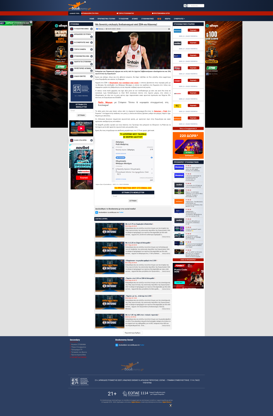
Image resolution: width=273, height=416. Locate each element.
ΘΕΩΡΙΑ (167, 19)
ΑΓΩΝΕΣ (135, 19)
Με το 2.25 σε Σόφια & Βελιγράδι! (138, 243)
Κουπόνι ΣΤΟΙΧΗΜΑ (78, 344)
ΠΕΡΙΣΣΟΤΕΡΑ (165, 236)
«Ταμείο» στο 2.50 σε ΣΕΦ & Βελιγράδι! (140, 278)
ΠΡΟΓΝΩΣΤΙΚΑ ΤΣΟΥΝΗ (106, 19)
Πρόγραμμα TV (76, 350)
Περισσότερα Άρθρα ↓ (133, 333)
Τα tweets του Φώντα (79, 352)
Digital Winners (135, 402)
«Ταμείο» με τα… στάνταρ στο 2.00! (138, 296)
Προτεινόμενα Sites (78, 355)
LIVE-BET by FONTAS (78, 357)
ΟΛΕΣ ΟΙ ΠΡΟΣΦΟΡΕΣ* (188, 260)
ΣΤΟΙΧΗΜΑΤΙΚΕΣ (147, 19)
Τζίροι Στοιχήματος (78, 347)
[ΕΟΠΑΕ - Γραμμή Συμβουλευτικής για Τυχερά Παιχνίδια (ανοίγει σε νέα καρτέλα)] (144, 393)
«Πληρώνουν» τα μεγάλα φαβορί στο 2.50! (141, 261)
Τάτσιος (101, 29)
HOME (92, 19)
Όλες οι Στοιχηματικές (188, 128)
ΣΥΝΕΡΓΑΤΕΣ (178, 19)
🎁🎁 (159, 19)
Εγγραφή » (193, 30)
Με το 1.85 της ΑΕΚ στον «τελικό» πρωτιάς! (141, 315)
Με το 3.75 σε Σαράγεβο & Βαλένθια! (139, 224)
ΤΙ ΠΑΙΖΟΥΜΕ (123, 19)
